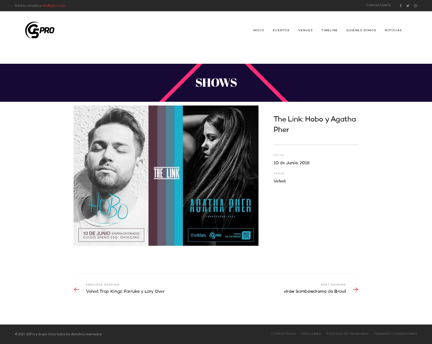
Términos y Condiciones (395, 334)
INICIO (258, 30)
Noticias (393, 30)
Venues (305, 30)
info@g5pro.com (54, 6)
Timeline (329, 30)
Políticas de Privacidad (347, 334)
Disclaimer (311, 334)
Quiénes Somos (361, 30)
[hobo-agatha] (166, 176)
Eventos (281, 30)
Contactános (378, 5)
